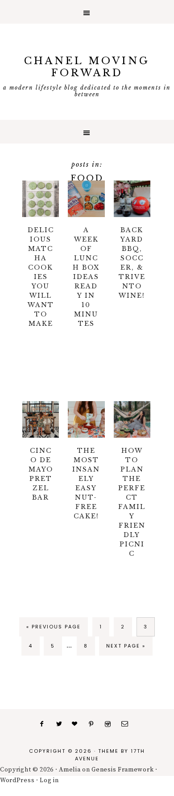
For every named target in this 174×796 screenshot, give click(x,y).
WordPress (17, 780)
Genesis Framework (122, 770)
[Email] (128, 724)
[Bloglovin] (78, 724)
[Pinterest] (94, 724)
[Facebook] (46, 724)
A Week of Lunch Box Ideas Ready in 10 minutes (86, 277)
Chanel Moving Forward (87, 67)
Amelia (69, 770)
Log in (49, 780)
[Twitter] (61, 724)
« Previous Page (53, 626)
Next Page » (125, 645)
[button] (87, 12)
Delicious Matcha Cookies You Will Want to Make (41, 277)
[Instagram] (110, 724)
